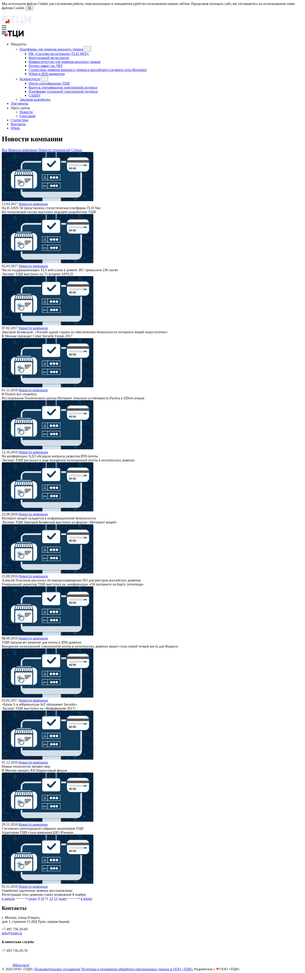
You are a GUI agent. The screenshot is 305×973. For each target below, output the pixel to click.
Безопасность (30, 79)
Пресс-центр (21, 108)
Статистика (19, 120)
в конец (86, 898)
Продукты (19, 44)
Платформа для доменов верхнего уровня (51, 49)
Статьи (76, 150)
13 (55, 898)
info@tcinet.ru (12, 933)
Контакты (18, 124)
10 (42, 898)
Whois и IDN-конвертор (47, 74)
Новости (26, 112)
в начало (8, 898)
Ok (29, 8)
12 (51, 898)
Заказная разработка (35, 99)
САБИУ (35, 95)
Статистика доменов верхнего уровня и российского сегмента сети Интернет (88, 70)
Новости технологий (54, 150)
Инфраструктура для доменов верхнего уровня (64, 62)
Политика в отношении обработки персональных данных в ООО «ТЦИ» (137, 969)
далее (62, 898)
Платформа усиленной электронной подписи (63, 91)
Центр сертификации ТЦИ (49, 83)
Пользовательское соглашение (57, 969)
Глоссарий (28, 116)
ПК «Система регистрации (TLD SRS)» (59, 54)
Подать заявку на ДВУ (46, 66)
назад (32, 898)
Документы (19, 103)
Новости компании (23, 150)
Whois (15, 128)
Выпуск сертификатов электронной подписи (63, 87)
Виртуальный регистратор (49, 58)
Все (4, 150)
